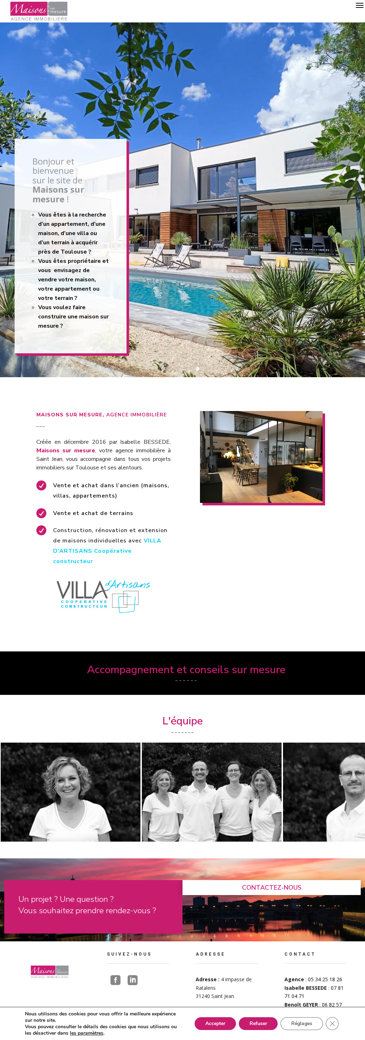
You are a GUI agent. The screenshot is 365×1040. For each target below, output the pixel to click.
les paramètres (86, 1033)
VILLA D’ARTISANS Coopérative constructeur (107, 551)
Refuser (258, 1023)
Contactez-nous (272, 887)
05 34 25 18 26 (325, 979)
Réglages (301, 1023)
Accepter (215, 1023)
